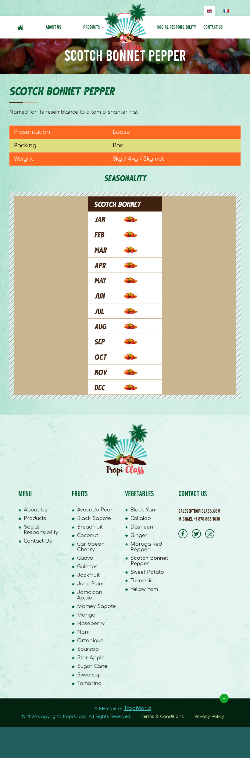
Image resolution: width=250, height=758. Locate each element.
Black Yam (143, 510)
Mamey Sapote (96, 606)
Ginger (139, 535)
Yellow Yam (144, 589)
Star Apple (91, 658)
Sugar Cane (92, 666)
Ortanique (90, 640)
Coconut (87, 535)
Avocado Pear (95, 510)
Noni (83, 632)
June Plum (90, 584)
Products (91, 27)
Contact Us (213, 27)
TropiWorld (137, 708)
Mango (86, 615)
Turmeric (141, 581)
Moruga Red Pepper (146, 546)
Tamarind (89, 683)
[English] (209, 11)
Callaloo (140, 518)
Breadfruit (90, 527)
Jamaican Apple (89, 595)
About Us (53, 27)
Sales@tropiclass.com (199, 511)
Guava (85, 558)
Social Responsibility (176, 27)
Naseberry (91, 623)
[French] (226, 11)
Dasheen (141, 527)
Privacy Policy (209, 716)
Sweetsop (89, 675)
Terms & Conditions (162, 716)
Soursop (88, 649)
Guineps (87, 566)
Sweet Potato (147, 572)
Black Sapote (94, 518)
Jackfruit (88, 575)
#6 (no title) (20, 27)
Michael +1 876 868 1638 (199, 519)
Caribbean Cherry (91, 546)
